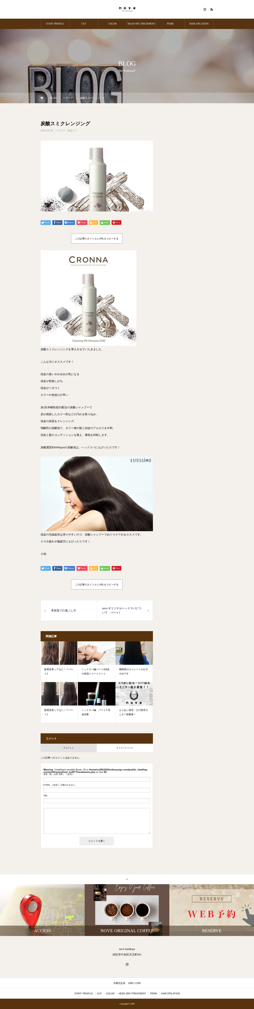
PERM (170, 23)
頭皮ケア (72, 130)
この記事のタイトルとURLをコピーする (97, 238)
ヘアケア (60, 130)
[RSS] (211, 9)
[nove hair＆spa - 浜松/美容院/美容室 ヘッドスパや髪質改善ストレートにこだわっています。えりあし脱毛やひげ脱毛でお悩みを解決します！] (127, 9)
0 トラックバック (125, 748)
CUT (83, 23)
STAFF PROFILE (55, 23)
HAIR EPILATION (199, 23)
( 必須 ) (58, 774)
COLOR (113, 23)
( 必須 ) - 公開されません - (59, 785)
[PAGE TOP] (127, 879)
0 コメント (69, 748)
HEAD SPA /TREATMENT (141, 23)
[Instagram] (204, 9)
